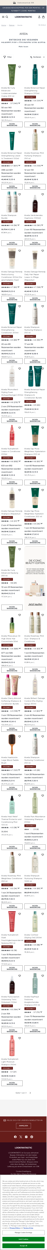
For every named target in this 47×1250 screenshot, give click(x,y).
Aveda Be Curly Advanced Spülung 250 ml (9, 573)
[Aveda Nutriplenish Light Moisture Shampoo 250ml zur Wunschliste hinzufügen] (19, 1038)
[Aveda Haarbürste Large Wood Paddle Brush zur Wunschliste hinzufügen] (19, 736)
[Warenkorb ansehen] (43, 17)
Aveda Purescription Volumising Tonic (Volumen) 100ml (10, 999)
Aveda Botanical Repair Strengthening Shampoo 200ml (34, 90)
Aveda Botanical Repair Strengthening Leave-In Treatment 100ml (11, 156)
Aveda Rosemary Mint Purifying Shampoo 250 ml (34, 156)
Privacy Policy (15, 1228)
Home (3, 25)
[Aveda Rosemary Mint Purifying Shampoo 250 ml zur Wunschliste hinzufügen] (42, 132)
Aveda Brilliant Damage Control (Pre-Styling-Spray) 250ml (34, 701)
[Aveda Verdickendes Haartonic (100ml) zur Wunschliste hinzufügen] (42, 194)
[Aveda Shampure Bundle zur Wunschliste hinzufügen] (19, 194)
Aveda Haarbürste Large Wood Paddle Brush (10, 760)
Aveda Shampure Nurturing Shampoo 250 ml (33, 330)
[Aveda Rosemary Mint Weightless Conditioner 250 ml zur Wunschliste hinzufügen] (19, 854)
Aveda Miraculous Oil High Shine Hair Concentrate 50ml (10, 638)
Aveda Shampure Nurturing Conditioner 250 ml (34, 760)
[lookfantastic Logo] (23, 17)
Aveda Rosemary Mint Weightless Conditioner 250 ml (11, 878)
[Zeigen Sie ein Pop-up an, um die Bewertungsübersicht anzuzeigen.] (19, 103)
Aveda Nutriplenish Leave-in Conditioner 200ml (10, 451)
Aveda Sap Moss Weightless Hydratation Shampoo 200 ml (35, 451)
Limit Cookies (23, 1239)
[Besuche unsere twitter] (21, 1137)
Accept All (23, 1246)
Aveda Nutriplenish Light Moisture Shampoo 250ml (9, 1062)
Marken (11, 25)
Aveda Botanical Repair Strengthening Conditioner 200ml (11, 330)
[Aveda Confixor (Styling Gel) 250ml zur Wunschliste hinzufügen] (42, 914)
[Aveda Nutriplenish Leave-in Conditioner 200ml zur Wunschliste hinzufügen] (19, 427)
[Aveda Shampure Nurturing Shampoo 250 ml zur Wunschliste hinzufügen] (42, 306)
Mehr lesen (23, 47)
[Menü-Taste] (2, 17)
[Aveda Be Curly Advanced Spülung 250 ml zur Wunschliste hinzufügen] (19, 549)
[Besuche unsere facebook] (15, 1137)
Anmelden (23, 1126)
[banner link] (35, 578)
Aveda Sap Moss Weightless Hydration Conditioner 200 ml (34, 514)
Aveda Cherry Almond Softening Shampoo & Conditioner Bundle (11, 701)
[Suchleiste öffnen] (7, 17)
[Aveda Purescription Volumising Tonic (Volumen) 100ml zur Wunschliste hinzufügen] (19, 975)
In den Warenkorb (12, 125)
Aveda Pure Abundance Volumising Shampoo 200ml (34, 819)
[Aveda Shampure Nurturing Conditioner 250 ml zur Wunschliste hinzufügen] (42, 736)
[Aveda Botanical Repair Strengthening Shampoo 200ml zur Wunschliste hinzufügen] (42, 67)
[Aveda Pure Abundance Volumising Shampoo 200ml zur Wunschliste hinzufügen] (42, 795)
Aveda (23, 34)
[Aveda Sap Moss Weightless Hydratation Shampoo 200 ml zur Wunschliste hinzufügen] (42, 427)
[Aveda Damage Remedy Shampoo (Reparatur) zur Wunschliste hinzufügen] (19, 490)
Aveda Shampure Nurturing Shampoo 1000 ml (33, 878)
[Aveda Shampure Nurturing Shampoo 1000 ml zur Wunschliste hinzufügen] (42, 854)
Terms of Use (28, 1228)
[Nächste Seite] (30, 1093)
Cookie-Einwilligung (23, 1171)
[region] (23, 1212)
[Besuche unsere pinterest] (31, 1137)
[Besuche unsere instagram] (26, 1137)
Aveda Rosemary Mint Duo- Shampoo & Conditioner (34, 638)
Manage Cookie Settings (23, 1232)
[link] (39, 17)
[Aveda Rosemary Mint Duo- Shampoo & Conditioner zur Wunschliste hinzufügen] (42, 615)
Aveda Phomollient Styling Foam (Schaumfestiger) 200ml (12, 392)
